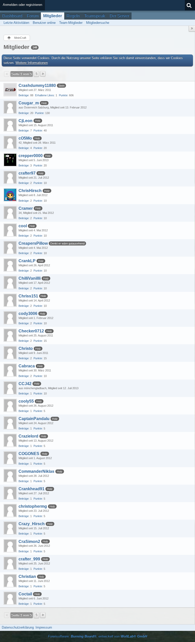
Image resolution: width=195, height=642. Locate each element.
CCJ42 (25, 384)
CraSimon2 (29, 541)
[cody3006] (10, 317)
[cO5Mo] (10, 142)
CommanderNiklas (36, 471)
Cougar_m (29, 103)
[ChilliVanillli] (10, 282)
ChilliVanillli (30, 278)
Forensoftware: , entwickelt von (97, 636)
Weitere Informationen (31, 63)
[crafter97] (10, 177)
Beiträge (24, 95)
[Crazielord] (10, 440)
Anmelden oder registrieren (22, 5)
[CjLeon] (10, 124)
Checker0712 (31, 331)
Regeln (73, 16)
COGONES (29, 453)
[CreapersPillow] (10, 247)
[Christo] (10, 352)
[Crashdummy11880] (10, 89)
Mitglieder (52, 16)
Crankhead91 (31, 489)
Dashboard (12, 16)
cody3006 (28, 313)
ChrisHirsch (30, 190)
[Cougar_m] (10, 107)
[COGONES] (10, 457)
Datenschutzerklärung (18, 627)
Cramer (26, 208)
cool (23, 226)
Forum (33, 16)
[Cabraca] (10, 370)
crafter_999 (29, 559)
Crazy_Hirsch (32, 524)
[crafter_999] (10, 563)
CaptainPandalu (34, 419)
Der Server (119, 16)
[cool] (10, 230)
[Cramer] (10, 212)
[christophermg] (10, 510)
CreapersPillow (33, 243)
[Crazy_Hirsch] (10, 528)
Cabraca (27, 366)
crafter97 (27, 173)
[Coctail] (10, 598)
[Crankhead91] (10, 493)
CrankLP (27, 261)
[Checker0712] (10, 335)
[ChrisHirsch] (10, 194)
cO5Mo (25, 138)
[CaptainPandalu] (10, 422)
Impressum (44, 627)
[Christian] (10, 580)
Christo (26, 348)
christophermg (33, 506)
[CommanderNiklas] (10, 475)
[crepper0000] (10, 159)
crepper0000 (31, 156)
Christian (27, 576)
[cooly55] (10, 405)
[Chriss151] (10, 300)
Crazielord (28, 436)
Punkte (63, 95)
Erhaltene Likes (44, 95)
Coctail (25, 594)
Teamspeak (94, 16)
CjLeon (25, 121)
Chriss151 (28, 296)
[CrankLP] (10, 265)
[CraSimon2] (10, 545)
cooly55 (26, 401)
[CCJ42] (10, 387)
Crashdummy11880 (37, 85)
